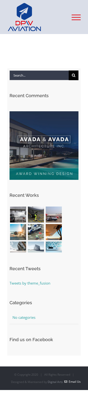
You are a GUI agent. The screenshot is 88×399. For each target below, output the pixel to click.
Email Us (74, 382)
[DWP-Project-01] (18, 214)
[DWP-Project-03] (53, 214)
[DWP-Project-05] (35, 232)
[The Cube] (35, 247)
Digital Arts (55, 382)
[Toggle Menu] (76, 17)
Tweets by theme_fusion (30, 283)
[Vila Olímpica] (53, 247)
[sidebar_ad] (44, 113)
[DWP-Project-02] (35, 214)
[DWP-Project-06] (53, 232)
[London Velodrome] (18, 247)
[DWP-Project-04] (18, 232)
